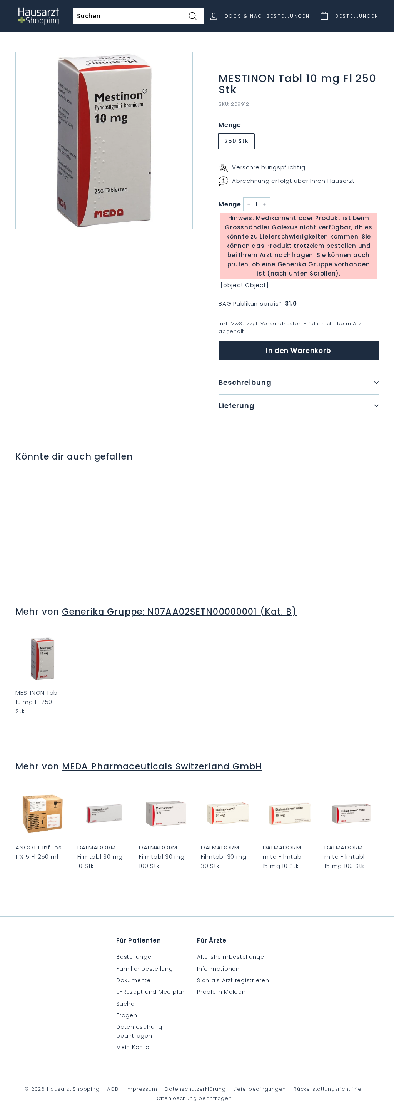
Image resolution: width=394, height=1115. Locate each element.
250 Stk (236, 141)
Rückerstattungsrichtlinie (328, 1089)
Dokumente (133, 980)
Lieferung (237, 405)
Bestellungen (135, 957)
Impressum (141, 1089)
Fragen (126, 1015)
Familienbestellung (144, 969)
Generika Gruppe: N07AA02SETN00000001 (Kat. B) (179, 611)
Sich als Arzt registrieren (233, 980)
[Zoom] (104, 140)
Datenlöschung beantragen (139, 1031)
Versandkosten (281, 323)
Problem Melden (221, 992)
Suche (125, 1004)
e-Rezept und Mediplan (151, 992)
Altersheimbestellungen (232, 957)
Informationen (218, 969)
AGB (112, 1089)
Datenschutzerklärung (195, 1089)
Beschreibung (245, 382)
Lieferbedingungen (259, 1089)
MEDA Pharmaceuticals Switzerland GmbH (162, 766)
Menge (230, 124)
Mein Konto (133, 1047)
